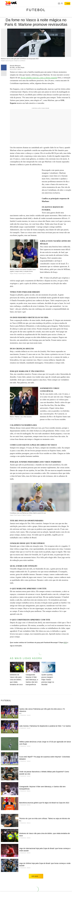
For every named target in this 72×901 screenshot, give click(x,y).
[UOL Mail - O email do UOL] (59, 3)
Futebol (36, 10)
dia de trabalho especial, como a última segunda (39, 78)
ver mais (34, 876)
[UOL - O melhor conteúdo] (11, 3)
